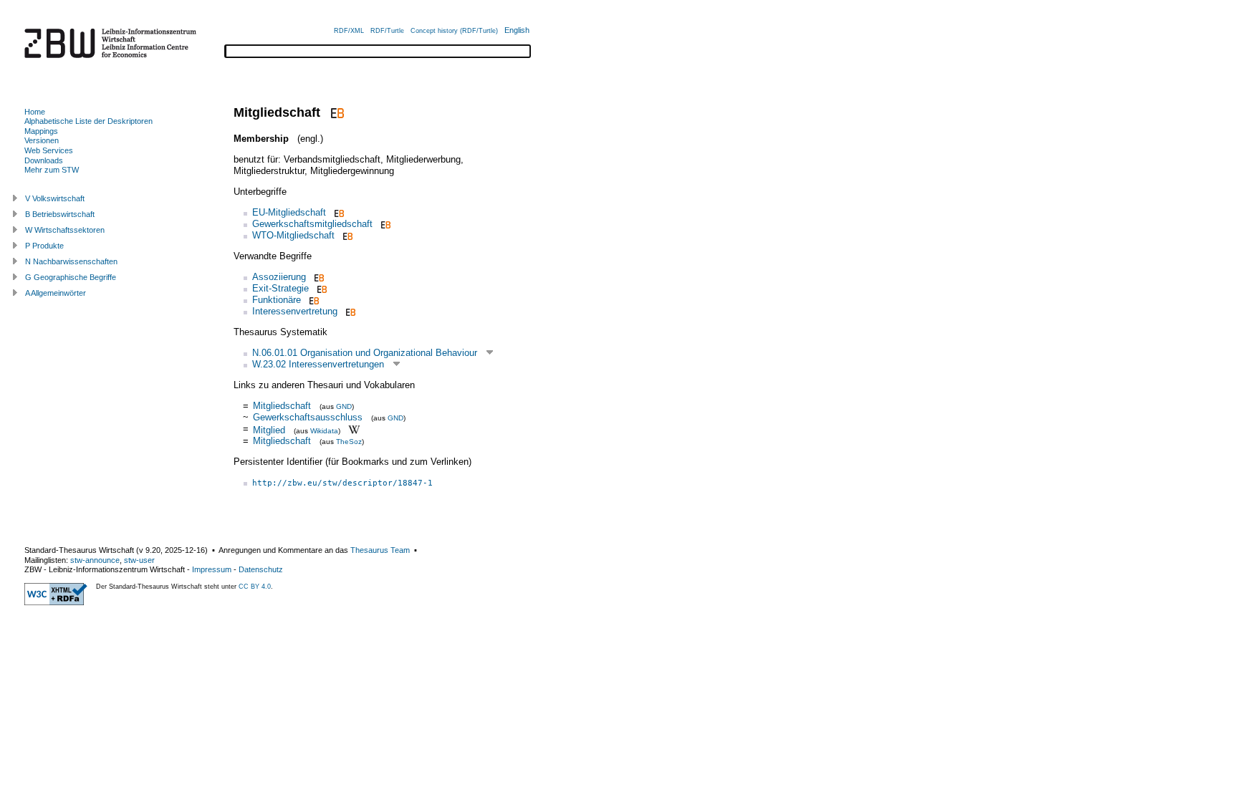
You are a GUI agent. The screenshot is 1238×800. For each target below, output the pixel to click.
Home (34, 111)
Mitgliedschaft (282, 405)
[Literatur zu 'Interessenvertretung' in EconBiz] (349, 311)
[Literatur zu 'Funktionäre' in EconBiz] (313, 299)
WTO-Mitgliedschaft (293, 235)
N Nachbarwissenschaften (71, 261)
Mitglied (269, 429)
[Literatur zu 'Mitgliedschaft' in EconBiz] (335, 112)
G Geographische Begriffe (70, 277)
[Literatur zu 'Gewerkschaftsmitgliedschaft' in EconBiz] (384, 223)
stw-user (139, 560)
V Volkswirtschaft (55, 198)
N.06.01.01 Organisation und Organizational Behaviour (364, 352)
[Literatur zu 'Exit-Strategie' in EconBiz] (321, 288)
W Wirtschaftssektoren (65, 230)
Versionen (41, 140)
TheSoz (349, 441)
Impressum (211, 569)
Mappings (41, 131)
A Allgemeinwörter (55, 293)
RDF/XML (349, 30)
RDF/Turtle (387, 30)
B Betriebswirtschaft (60, 214)
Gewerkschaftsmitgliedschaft (312, 223)
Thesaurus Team (380, 550)
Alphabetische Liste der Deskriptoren (88, 121)
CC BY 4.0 (255, 586)
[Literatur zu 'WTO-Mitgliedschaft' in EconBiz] (346, 235)
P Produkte (44, 245)
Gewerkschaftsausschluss (308, 417)
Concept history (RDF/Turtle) (454, 30)
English (516, 30)
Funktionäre (276, 299)
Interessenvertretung (294, 311)
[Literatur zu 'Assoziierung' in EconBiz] (318, 276)
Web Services (48, 150)
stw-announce (95, 560)
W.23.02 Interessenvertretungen (318, 364)
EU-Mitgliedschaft (289, 212)
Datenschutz (261, 569)
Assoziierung (279, 276)
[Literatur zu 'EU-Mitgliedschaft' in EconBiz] (338, 212)
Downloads (43, 160)
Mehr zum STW (51, 169)
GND (344, 406)
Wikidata (324, 430)
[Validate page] (55, 602)
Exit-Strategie (280, 288)
